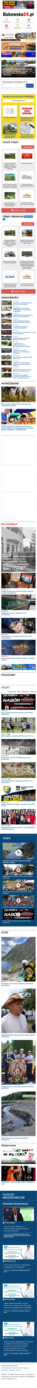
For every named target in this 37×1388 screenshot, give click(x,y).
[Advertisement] (16, 450)
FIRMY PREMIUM (18, 217)
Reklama (28, 28)
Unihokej (33, 692)
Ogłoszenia (6, 22)
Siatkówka (25, 692)
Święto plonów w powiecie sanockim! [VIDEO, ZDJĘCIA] (22, 321)
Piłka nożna (12, 692)
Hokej (19, 692)
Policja (6, 28)
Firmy (17, 22)
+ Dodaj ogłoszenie (18, 100)
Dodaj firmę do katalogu (20, 1368)
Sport (29, 22)
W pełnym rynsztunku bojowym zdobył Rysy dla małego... (22, 303)
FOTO (4, 932)
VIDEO (6, 838)
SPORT (5, 687)
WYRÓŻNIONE (10, 383)
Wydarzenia (17, 28)
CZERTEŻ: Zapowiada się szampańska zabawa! (20, 327)
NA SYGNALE (9, 524)
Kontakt (18, 1370)
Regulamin (4, 1370)
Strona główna (6, 1368)
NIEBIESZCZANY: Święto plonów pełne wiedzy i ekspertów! (23, 315)
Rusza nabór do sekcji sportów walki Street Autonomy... (24, 333)
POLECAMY (8, 674)
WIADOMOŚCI (10, 297)
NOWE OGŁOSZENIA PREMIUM (18, 96)
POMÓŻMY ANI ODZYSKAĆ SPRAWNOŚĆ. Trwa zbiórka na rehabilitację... (22, 310)
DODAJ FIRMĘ (19, 210)
